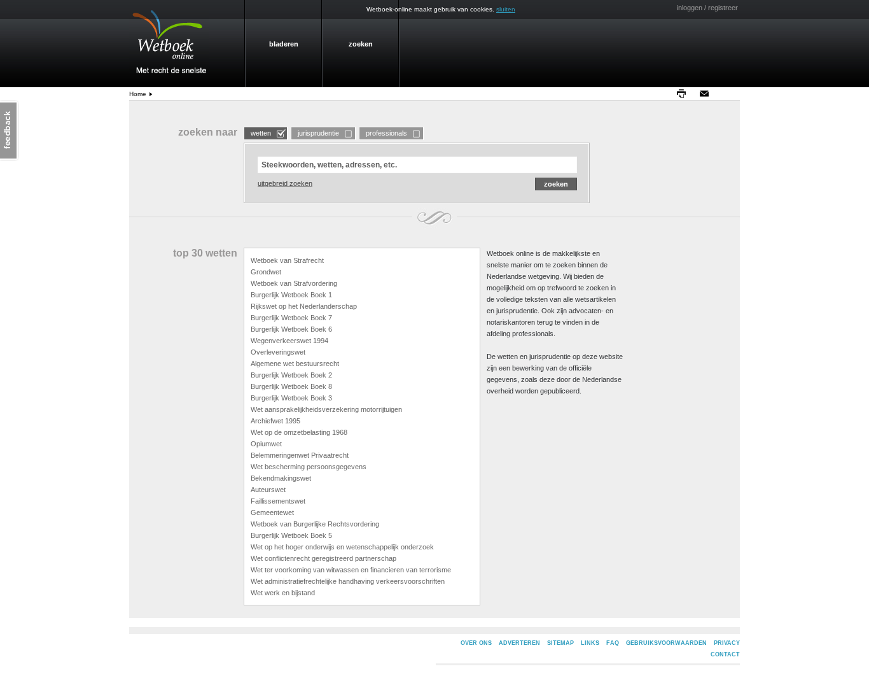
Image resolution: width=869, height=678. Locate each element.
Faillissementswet (278, 501)
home (137, 93)
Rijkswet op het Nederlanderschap (304, 306)
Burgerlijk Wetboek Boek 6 (291, 329)
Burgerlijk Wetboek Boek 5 (291, 535)
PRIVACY (727, 643)
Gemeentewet (272, 512)
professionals (386, 133)
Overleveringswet (278, 352)
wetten (261, 133)
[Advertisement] (781, 290)
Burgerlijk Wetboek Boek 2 (291, 375)
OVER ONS (476, 643)
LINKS (590, 643)
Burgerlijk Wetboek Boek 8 (291, 386)
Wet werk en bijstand (283, 593)
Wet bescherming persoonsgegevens (308, 466)
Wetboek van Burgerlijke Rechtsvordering (315, 524)
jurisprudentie (318, 133)
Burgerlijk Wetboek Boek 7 (291, 317)
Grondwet (266, 272)
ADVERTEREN (519, 643)
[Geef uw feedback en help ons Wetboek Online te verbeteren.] (9, 130)
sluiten (505, 9)
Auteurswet (268, 489)
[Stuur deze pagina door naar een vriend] (707, 93)
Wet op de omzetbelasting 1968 (299, 432)
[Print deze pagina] (684, 93)
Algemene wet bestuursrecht (295, 363)
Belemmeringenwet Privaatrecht (300, 455)
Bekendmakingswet (281, 478)
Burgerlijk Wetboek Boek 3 (291, 398)
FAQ (612, 643)
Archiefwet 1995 (275, 421)
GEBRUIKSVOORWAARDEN (666, 643)
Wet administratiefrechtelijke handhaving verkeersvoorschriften (348, 581)
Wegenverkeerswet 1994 (289, 340)
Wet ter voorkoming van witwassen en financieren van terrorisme (351, 570)
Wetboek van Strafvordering (294, 283)
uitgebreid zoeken (285, 183)
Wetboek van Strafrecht (287, 260)
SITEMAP (560, 643)
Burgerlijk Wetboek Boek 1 (291, 295)
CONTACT (725, 654)
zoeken (361, 44)
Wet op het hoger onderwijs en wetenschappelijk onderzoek (342, 547)
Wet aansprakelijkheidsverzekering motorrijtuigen (326, 409)
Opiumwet (266, 444)
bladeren (283, 44)
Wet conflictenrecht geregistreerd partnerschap (323, 558)
